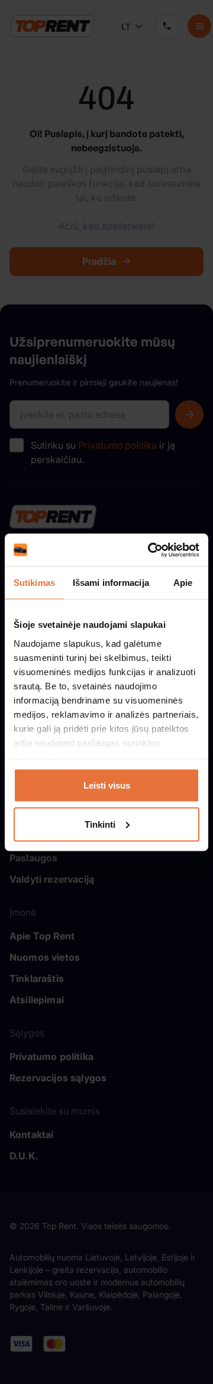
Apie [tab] (182, 583)
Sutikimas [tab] (34, 583)
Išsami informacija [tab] (111, 583)
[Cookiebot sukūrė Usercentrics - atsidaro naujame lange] (150, 550)
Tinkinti (100, 824)
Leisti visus (106, 785)
